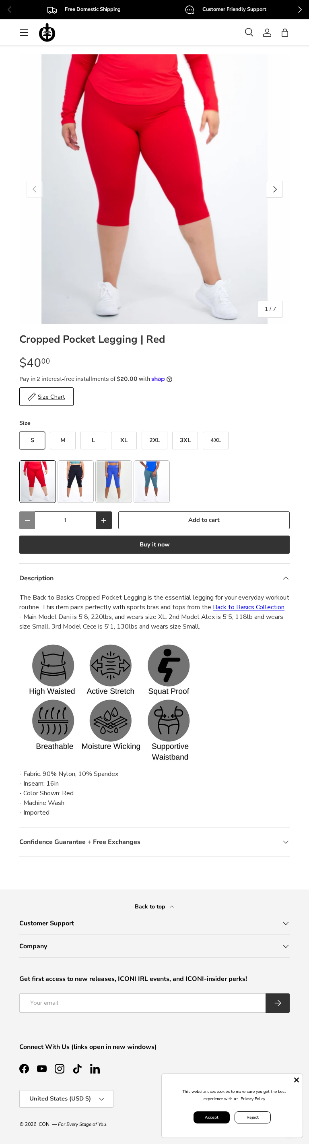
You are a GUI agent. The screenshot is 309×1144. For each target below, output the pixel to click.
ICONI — (71, 1124)
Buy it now (155, 544)
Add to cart (204, 520)
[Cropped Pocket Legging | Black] (76, 481)
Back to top (151, 906)
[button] (285, 32)
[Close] (297, 1080)
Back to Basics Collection (248, 607)
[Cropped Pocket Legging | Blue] (114, 481)
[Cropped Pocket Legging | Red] (38, 481)
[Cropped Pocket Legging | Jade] (152, 481)
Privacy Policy (253, 1099)
